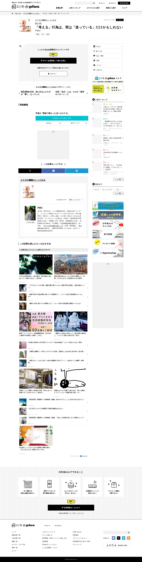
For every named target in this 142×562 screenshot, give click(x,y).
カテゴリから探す (93, 8)
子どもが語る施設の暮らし (52, 226)
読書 (97, 60)
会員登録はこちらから (72, 507)
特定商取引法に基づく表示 (81, 541)
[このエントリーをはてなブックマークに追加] (123, 538)
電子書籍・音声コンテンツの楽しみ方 (54, 538)
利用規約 (76, 535)
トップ (14, 532)
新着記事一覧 (16, 535)
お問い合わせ (77, 532)
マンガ (98, 65)
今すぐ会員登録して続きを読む (54, 60)
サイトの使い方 (47, 535)
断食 (38, 34)
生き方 (98, 46)
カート (103, 3)
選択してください (75, 200)
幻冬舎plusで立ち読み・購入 (62, 118)
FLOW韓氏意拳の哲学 (68, 223)
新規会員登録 (124, 3)
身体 (48, 34)
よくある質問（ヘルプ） (50, 547)
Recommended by (75, 456)
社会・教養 (99, 56)
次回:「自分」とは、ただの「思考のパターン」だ (69, 93)
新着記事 (59, 8)
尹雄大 (40, 208)
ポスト (121, 20)
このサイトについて (48, 532)
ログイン (113, 3)
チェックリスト (107, 189)
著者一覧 (15, 547)
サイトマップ (77, 544)
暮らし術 (18, 13)
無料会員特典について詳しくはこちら (71, 513)
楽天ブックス (75, 123)
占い (118, 189)
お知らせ (99, 70)
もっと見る (118, 179)
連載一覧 (15, 541)
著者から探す (111, 8)
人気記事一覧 (16, 538)
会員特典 (45, 541)
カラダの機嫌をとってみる (31, 13)
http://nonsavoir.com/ (44, 230)
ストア (124, 8)
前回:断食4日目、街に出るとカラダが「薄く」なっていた (36, 93)
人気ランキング (74, 8)
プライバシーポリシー (80, 538)
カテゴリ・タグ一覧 (18, 544)
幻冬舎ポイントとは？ (49, 544)
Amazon (48, 123)
